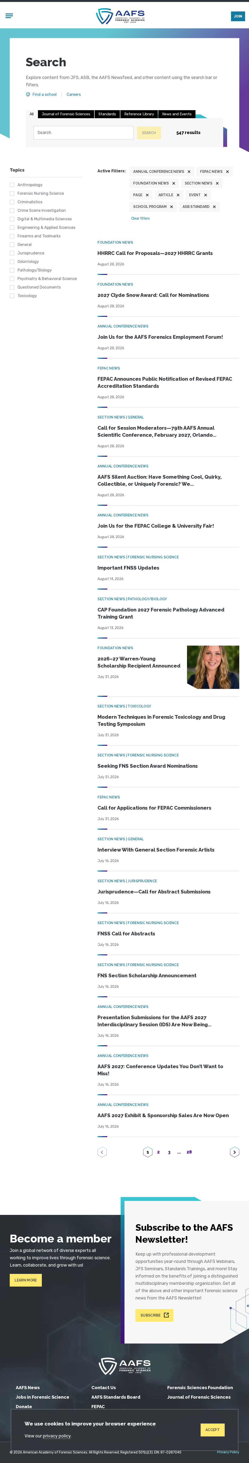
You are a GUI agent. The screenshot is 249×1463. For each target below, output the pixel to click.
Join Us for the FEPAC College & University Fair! (156, 526)
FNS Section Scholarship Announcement (147, 976)
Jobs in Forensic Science (42, 1397)
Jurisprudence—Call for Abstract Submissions (154, 892)
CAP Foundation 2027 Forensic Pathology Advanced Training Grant (161, 613)
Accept (212, 1430)
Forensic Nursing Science (41, 193)
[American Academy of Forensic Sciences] (120, 16)
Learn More (26, 1280)
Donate (24, 1406)
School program (149, 207)
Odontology (28, 261)
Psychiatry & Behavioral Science (47, 278)
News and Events (177, 114)
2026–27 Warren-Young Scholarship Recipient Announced (139, 662)
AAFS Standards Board (115, 1397)
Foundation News (151, 183)
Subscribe (151, 1315)
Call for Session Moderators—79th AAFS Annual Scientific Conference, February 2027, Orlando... (157, 431)
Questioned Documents (39, 287)
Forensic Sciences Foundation (200, 1387)
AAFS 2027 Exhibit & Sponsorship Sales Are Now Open (163, 1115)
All (32, 114)
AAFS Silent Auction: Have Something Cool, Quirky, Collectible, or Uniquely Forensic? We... (160, 480)
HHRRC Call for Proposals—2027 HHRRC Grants (155, 253)
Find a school (45, 94)
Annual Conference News (158, 172)
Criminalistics (30, 202)
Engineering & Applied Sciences (46, 227)
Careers (74, 94)
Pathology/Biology (35, 270)
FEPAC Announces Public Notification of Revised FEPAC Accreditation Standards (165, 382)
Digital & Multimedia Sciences (45, 219)
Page (137, 195)
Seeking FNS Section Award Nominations (148, 766)
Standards (107, 114)
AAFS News (28, 1387)
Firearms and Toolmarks (39, 236)
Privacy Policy (228, 1452)
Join (238, 16)
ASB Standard (196, 207)
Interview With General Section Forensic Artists (156, 850)
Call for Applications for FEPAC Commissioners (154, 808)
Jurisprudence (31, 253)
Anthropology (30, 185)
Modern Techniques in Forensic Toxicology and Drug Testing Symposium (161, 720)
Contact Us (103, 1387)
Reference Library (139, 114)
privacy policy (57, 1436)
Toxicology (27, 295)
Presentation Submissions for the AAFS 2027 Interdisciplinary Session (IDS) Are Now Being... (154, 1021)
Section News (198, 183)
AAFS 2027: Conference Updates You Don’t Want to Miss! (160, 1070)
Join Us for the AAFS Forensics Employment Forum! (160, 337)
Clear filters (140, 218)
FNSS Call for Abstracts (126, 934)
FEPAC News (211, 172)
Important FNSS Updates (128, 568)
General (25, 244)
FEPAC (98, 1406)
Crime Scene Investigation (42, 210)
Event (195, 195)
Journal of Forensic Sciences (66, 114)
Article (166, 195)
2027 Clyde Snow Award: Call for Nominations (153, 295)
